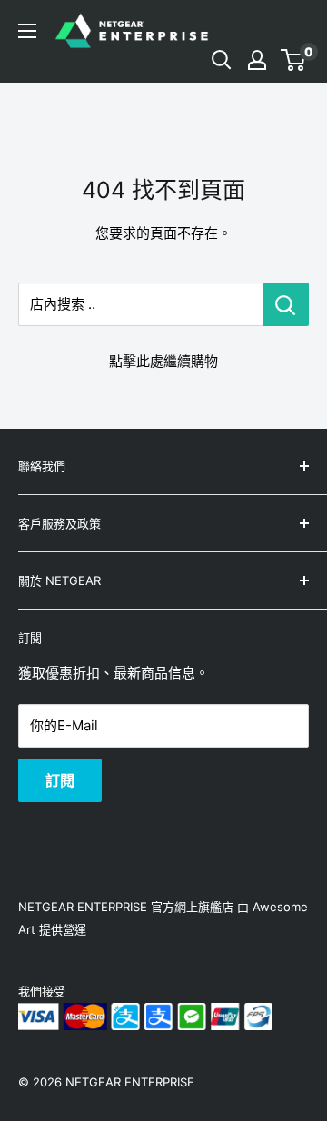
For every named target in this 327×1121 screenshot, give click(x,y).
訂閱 (59, 780)
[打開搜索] (222, 60)
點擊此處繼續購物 (163, 361)
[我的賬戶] (257, 60)
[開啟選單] (27, 31)
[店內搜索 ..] (286, 304)
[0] (293, 60)
